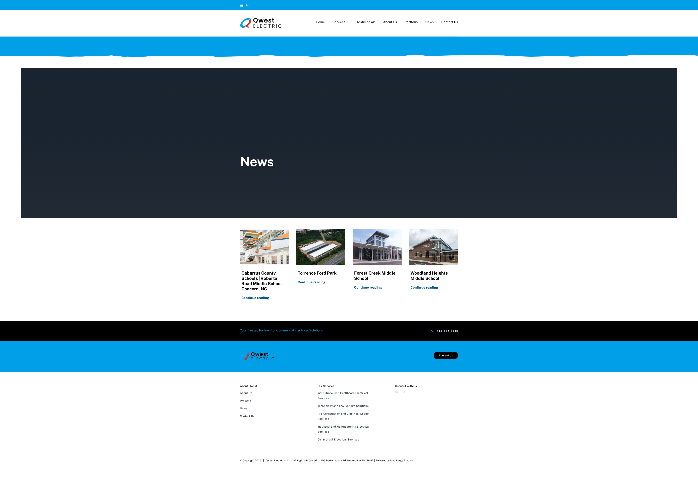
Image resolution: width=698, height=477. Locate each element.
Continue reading (255, 298)
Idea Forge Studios (401, 460)
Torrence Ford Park (317, 272)
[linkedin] (241, 5)
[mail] (247, 5)
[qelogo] (261, 22)
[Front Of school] (377, 247)
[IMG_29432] (433, 247)
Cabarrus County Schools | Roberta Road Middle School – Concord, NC (263, 280)
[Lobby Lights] (264, 247)
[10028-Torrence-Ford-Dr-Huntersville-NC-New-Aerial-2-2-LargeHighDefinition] (320, 247)
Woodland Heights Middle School (429, 275)
